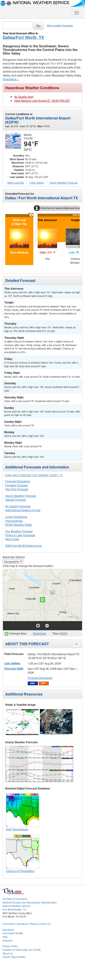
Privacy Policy (10, 946)
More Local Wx (15, 182)
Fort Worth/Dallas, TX (14, 909)
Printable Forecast (16, 485)
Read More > (11, 79)
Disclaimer (39, 633)
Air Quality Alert (23, 97)
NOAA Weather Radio (18, 524)
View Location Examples (60, 25)
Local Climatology (16, 516)
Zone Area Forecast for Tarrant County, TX (34, 475)
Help (4, 936)
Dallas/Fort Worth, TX (23, 37)
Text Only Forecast (16, 489)
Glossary (7, 940)
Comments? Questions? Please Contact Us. (26, 924)
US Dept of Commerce (14, 898)
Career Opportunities (14, 956)
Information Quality (12, 933)
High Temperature (17, 829)
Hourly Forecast (64, 182)
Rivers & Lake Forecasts (20, 535)
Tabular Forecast (15, 499)
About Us (7, 953)
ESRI (64, 633)
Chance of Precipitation (20, 871)
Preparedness (14, 521)
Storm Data (12, 539)
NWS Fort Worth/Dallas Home (23, 545)
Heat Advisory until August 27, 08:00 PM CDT (42, 100)
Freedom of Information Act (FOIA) (21, 949)
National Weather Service (16, 906)
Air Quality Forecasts (18, 506)
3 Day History (36, 182)
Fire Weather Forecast (18, 531)
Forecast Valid (13, 668)
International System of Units (22, 510)
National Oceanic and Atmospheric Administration (29, 902)
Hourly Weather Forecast (20, 496)
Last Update (12, 663)
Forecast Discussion (17, 481)
